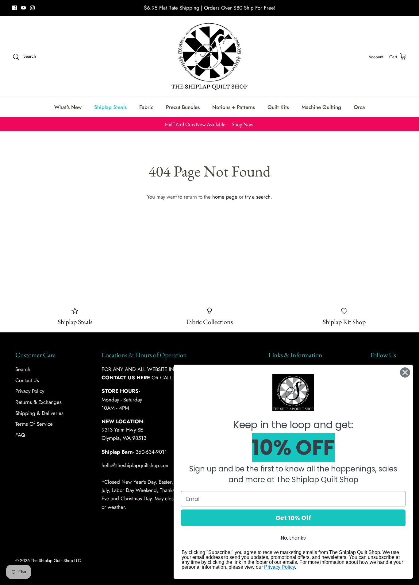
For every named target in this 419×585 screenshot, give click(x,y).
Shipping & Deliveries (39, 413)
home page (224, 196)
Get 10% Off (293, 517)
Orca (359, 107)
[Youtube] (23, 8)
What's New (68, 107)
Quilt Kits (278, 107)
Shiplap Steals (110, 107)
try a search (258, 196)
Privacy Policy (29, 391)
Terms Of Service (34, 424)
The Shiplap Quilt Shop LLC (56, 560)
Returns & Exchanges (38, 402)
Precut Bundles (183, 107)
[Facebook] (14, 8)
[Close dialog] (405, 372)
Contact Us (27, 380)
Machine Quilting (321, 107)
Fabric (146, 107)
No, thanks (293, 537)
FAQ (20, 435)
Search (22, 369)
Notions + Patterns (233, 107)
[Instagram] (32, 8)
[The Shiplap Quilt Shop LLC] (209, 57)
